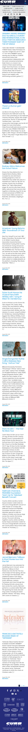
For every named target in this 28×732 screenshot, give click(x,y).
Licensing (14, 730)
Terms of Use (12, 729)
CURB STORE (19, 8)
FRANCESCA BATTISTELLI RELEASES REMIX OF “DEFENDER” (12, 636)
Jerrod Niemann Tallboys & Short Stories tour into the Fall (13, 559)
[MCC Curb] (15, 710)
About (23, 728)
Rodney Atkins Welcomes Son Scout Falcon (13, 167)
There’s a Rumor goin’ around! (11, 107)
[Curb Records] (7, 699)
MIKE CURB (6, 6)
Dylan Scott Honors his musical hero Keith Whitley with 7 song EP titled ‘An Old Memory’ (12, 295)
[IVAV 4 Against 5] (22, 705)
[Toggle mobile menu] (25, 1)
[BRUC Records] (14, 715)
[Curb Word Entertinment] (14, 719)
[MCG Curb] (7, 710)
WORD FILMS (7, 12)
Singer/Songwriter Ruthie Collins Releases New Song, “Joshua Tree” (13, 361)
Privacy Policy (6, 729)
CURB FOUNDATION (18, 6)
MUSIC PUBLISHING (19, 12)
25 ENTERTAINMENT (18, 10)
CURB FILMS (6, 10)
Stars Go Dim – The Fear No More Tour (13, 430)
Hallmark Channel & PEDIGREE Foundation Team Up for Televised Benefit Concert (12, 494)
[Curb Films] (7, 715)
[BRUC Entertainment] (21, 715)
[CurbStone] (11, 705)
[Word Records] (13, 699)
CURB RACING (8, 8)
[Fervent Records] (22, 710)
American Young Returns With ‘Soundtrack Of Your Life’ (13, 230)
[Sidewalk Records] (5, 705)
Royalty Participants (20, 729)
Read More (5, 82)
